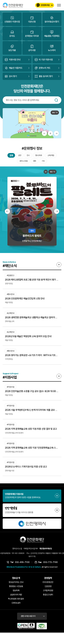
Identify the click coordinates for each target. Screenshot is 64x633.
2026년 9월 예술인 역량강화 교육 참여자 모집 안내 (28, 336)
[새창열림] (32, 523)
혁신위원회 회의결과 (16, 599)
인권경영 (48, 586)
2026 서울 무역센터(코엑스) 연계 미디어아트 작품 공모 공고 (32, 410)
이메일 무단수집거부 (31, 548)
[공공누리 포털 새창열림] (26, 626)
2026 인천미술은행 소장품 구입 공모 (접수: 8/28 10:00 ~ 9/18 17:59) (32, 391)
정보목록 (16, 590)
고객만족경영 (48, 590)
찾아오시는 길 (17, 548)
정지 (50, 133)
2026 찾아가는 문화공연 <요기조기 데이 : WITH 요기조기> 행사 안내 (32, 355)
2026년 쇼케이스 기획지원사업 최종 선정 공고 (26, 466)
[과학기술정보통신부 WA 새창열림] (41, 626)
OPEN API (16, 603)
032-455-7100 (22, 562)
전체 (11, 155)
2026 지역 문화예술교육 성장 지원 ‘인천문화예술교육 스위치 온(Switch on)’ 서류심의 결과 (32, 447)
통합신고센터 (48, 594)
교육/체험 (50, 155)
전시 (28, 155)
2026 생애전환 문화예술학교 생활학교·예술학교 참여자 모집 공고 (32, 317)
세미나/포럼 (23, 161)
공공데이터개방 (16, 594)
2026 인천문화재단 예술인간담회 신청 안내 (25, 298)
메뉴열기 (59, 5)
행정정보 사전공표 (16, 586)
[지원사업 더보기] (59, 376)
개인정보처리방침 (45, 548)
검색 (56, 100)
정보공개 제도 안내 (16, 582)
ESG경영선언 (48, 582)
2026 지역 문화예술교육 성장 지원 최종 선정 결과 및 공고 (31, 428)
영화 (34, 161)
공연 (19, 155)
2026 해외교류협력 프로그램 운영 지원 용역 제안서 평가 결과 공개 (32, 279)
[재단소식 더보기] (59, 264)
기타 (43, 161)
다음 (56, 133)
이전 (44, 133)
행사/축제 (38, 155)
